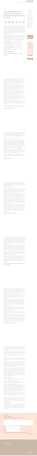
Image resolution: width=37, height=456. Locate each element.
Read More (30, 51)
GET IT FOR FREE (30, 36)
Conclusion (6, 49)
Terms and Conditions (13, 448)
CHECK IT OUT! (30, 38)
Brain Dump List (8, 48)
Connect (21, 2)
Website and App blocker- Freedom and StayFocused (14, 46)
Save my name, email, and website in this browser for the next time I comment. (16, 432)
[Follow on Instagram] (28, 1)
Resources (24, 2)
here (29, 34)
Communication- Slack (9, 44)
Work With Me (31, 2)
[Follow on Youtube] (29, 1)
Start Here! (17, 2)
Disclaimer (12, 449)
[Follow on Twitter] (32, 1)
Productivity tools (7, 42)
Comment (5, 419)
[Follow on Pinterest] (31, 1)
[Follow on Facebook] (27, 1)
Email (5, 428)
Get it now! (30, 452)
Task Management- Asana (10, 47)
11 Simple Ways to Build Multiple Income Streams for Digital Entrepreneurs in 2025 (30, 45)
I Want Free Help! (30, 55)
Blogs (27, 2)
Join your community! (7, 443)
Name (5, 426)
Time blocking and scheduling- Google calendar (13, 43)
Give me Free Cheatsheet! (30, 58)
